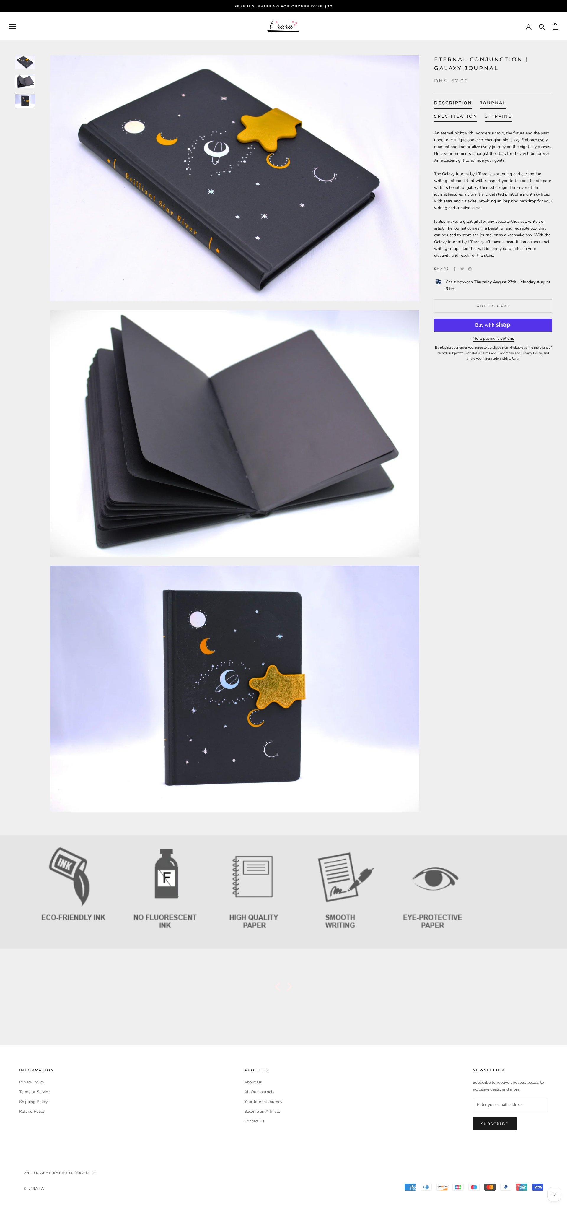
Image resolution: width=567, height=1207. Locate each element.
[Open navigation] (12, 26)
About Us (253, 1082)
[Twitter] (462, 269)
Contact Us (254, 1121)
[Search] (542, 26)
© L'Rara (34, 1188)
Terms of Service (34, 1092)
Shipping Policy (33, 1101)
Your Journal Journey (263, 1101)
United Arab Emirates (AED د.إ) (57, 1172)
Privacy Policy (31, 1082)
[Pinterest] (470, 269)
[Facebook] (454, 269)
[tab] (453, 104)
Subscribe (495, 1124)
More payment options (493, 338)
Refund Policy (32, 1111)
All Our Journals (259, 1092)
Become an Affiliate (262, 1111)
